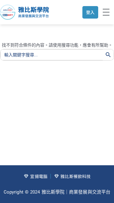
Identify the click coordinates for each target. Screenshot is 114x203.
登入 (90, 12)
